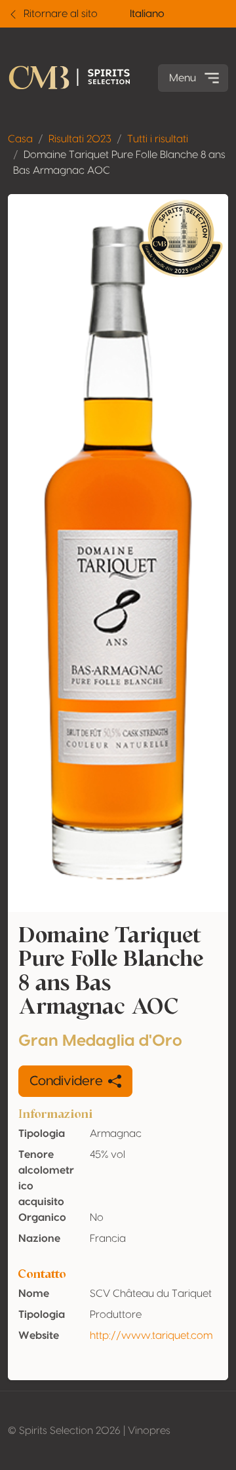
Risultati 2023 (80, 139)
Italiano (147, 14)
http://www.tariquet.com (151, 1335)
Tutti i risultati (157, 139)
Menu (182, 78)
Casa (20, 139)
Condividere (66, 1081)
